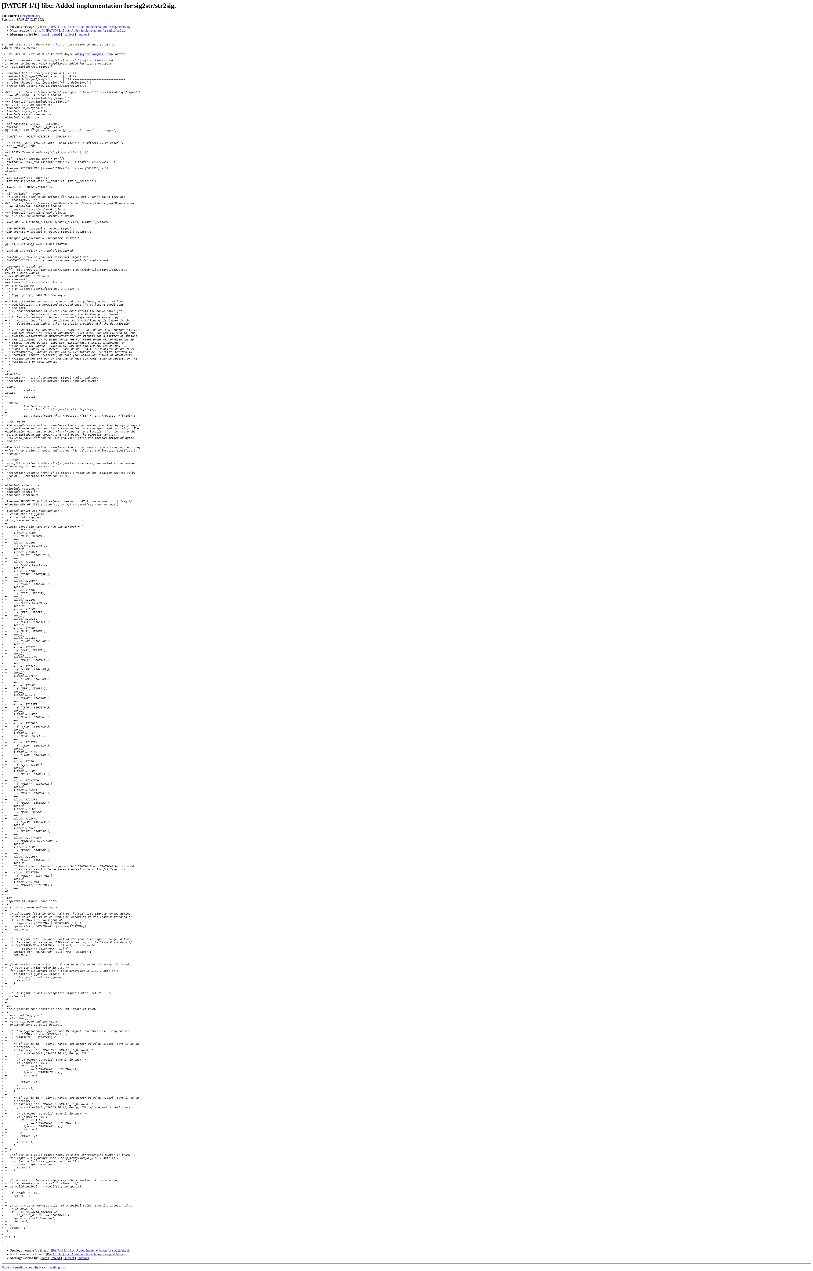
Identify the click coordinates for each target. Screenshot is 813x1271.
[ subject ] (69, 34)
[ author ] (83, 34)
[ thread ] (56, 34)
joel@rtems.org (30, 16)
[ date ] (44, 34)
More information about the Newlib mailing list (33, 1267)
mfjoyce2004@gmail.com (94, 54)
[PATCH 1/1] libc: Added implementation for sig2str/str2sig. (91, 27)
